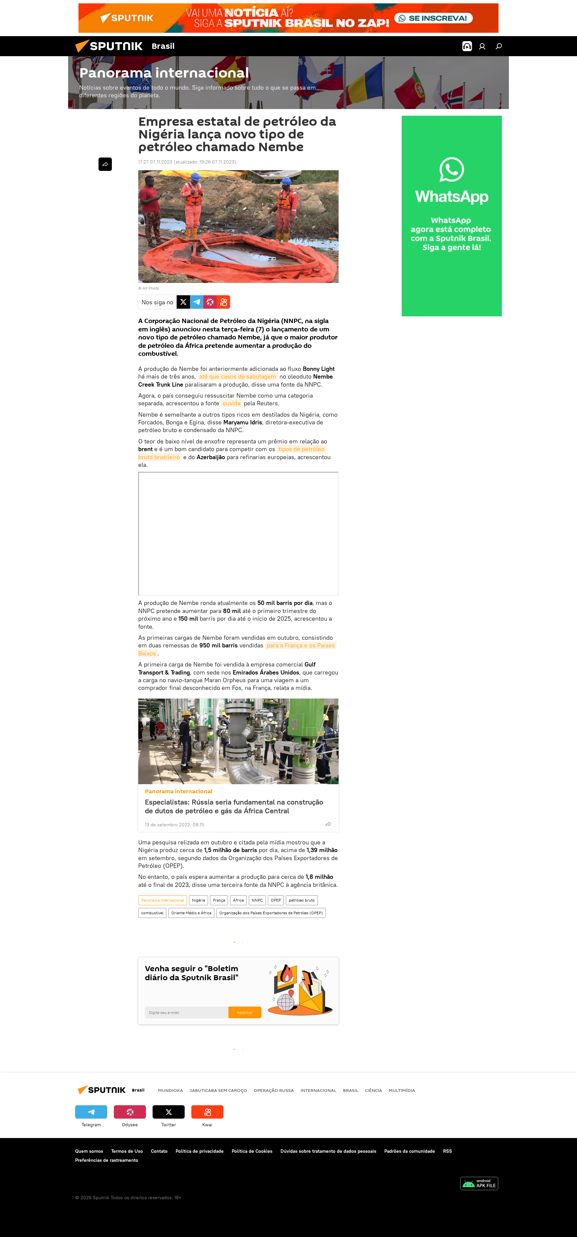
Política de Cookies (252, 1151)
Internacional (318, 1090)
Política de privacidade (200, 1151)
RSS (447, 1151)
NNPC (257, 900)
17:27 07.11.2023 (155, 162)
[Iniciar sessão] (482, 46)
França (219, 900)
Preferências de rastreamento (106, 1160)
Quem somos (89, 1151)
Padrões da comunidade (409, 1151)
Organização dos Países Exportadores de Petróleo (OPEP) (271, 912)
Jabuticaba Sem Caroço (218, 1090)
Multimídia (402, 1090)
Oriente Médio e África (191, 912)
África (238, 900)
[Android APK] (479, 1184)
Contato (159, 1151)
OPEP (276, 900)
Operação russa (274, 1090)
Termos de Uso (127, 1151)
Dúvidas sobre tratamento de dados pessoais (328, 1151)
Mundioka (170, 1090)
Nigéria (198, 900)
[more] (328, 824)
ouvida (231, 403)
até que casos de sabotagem (237, 376)
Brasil (350, 1090)
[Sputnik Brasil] (111, 54)
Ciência (373, 1090)
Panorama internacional (178, 791)
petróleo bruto (302, 900)
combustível (152, 912)
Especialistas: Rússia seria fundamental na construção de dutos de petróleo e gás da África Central (234, 806)
